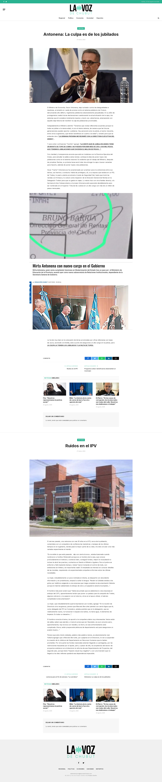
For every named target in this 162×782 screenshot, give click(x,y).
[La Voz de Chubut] (81, 9)
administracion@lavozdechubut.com (81, 773)
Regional (62, 18)
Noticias (81, 440)
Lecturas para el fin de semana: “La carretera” (62, 677)
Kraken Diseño (92, 775)
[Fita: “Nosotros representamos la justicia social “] (54, 389)
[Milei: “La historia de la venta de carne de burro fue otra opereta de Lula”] (81, 389)
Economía (79, 18)
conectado (65, 420)
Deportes (100, 18)
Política (70, 18)
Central (81, 28)
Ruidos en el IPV (72, 369)
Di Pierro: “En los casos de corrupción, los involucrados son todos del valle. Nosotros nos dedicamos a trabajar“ (107, 401)
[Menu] (4, 9)
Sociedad (90, 18)
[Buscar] (158, 18)
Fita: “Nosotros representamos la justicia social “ (52, 400)
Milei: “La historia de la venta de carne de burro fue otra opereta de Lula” (80, 400)
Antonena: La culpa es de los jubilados (97, 677)
